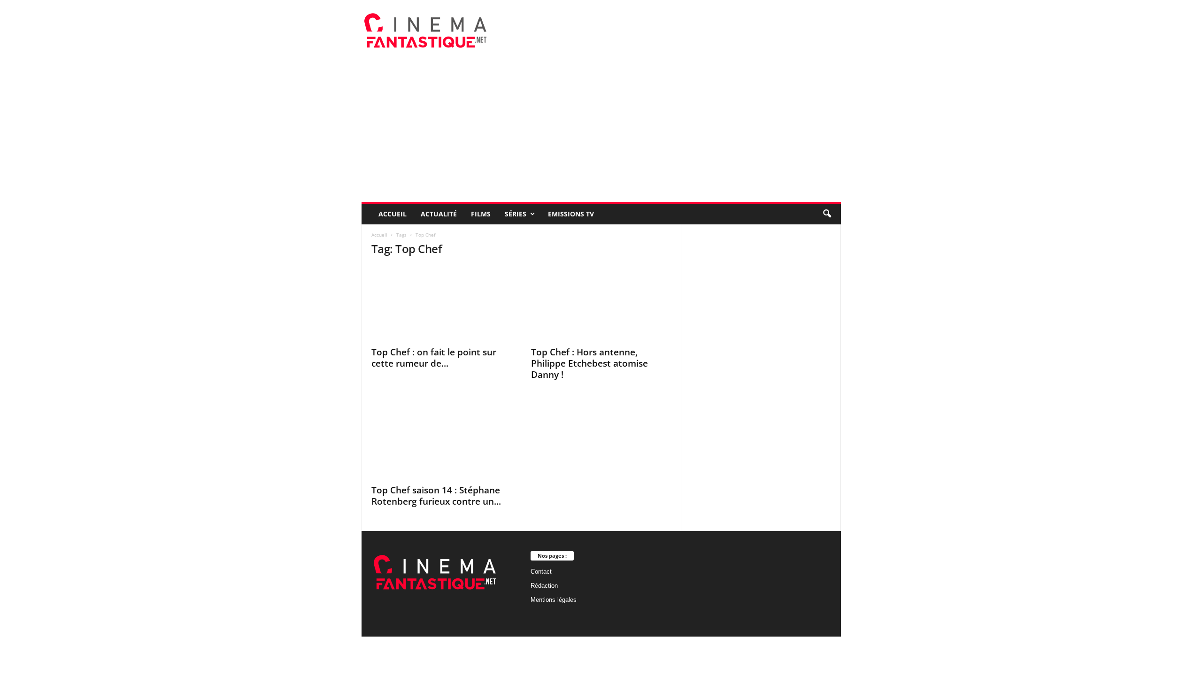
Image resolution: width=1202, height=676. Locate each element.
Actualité (439, 213)
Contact (541, 571)
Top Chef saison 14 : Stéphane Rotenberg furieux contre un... (436, 495)
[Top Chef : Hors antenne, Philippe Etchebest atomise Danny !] (601, 303)
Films (481, 213)
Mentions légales (554, 599)
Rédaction (544, 585)
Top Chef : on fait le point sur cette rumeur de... (433, 357)
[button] (827, 214)
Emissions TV (571, 213)
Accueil (392, 213)
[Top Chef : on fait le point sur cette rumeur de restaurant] (441, 303)
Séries (515, 213)
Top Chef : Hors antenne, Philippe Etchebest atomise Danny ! (589, 363)
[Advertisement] (601, 131)
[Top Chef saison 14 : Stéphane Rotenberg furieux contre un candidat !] (441, 441)
